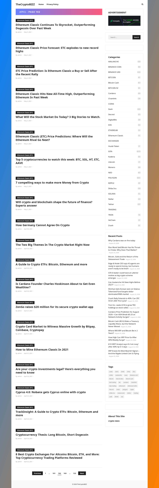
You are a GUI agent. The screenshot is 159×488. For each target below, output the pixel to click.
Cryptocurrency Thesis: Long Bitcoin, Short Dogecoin (52, 434)
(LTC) (134, 372)
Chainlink (112, 98)
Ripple (132, 389)
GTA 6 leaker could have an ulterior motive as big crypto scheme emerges (123, 275)
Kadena (111, 156)
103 (65, 473)
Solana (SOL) (121, 393)
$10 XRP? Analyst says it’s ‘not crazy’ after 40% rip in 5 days (123, 345)
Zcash (110, 225)
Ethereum (122, 386)
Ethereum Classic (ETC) (25, 20)
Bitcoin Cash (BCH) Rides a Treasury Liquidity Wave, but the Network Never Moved (123, 324)
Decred (111, 114)
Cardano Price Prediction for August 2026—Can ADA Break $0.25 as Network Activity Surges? (123, 314)
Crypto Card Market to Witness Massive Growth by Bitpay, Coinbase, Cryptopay (55, 328)
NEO (110, 172)
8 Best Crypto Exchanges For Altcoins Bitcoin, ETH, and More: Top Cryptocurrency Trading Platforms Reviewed (57, 456)
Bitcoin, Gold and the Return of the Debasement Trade (123, 257)
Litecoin (111, 162)
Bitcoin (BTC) (119, 379)
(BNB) (122, 372)
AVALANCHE (113, 61)
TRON (110, 215)
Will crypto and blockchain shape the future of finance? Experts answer (54, 203)
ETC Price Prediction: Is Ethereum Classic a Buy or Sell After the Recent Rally (56, 72)
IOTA (110, 151)
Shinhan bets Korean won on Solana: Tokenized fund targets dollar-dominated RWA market (124, 291)
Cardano (112, 93)
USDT (110, 397)
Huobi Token (113, 146)
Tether (111, 204)
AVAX (125, 375)
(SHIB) (111, 375)
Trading (136, 393)
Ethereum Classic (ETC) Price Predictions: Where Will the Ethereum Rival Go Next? (54, 138)
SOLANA (111, 193)
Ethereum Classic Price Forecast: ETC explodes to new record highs (57, 49)
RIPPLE (111, 183)
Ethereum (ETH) (132, 386)
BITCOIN (112, 77)
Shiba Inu (112, 188)
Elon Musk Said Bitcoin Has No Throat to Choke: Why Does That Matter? (124, 248)
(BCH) (116, 372)
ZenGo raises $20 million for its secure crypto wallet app (54, 307)
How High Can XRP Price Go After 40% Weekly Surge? (122, 338)
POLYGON (112, 178)
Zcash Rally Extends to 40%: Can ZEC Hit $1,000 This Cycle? (124, 299)
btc (120, 382)
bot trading (112, 382)
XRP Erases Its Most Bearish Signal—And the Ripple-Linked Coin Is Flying (123, 352)
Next (82, 473)
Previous (37, 473)
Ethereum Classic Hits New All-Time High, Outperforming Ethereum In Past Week (55, 95)
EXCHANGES (113, 141)
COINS (111, 104)
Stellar (111, 199)
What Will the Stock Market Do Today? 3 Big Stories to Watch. (58, 117)
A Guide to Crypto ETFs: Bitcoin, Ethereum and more (51, 264)
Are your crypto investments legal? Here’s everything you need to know (55, 370)
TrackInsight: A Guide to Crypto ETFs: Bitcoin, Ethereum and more (57, 413)
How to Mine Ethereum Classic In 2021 (42, 349)
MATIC (118, 389)
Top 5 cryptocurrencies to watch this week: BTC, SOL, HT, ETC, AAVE (58, 161)
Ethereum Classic (115, 135)
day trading (112, 386)
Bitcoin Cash (113, 82)
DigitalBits (112, 119)
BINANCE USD (114, 72)
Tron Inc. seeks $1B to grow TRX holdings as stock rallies (122, 306)
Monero (111, 167)
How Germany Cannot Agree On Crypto (43, 225)
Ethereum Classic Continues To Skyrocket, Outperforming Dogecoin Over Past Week (55, 26)
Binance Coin (134, 375)
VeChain (112, 220)
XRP (122, 397)
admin (20, 32)
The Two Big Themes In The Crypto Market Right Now (53, 244)
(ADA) (110, 372)
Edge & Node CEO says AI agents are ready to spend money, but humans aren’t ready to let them (124, 266)
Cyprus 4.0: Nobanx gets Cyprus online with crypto (51, 392)
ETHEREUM (113, 130)
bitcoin (111, 379)
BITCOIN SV (113, 88)
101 (54, 473)
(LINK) (128, 372)
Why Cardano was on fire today (121, 240)
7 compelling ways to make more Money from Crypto (52, 182)
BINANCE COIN (114, 67)
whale (116, 397)
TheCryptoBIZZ (25, 4)
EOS (110, 125)
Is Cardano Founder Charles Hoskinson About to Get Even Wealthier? (55, 285)
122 (74, 473)
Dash (110, 109)
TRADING (112, 209)
